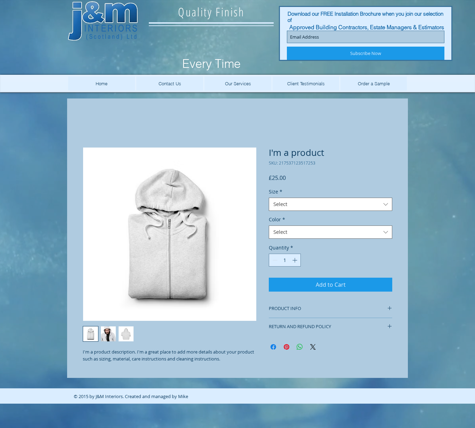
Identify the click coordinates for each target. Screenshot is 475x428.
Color (277, 221)
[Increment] (295, 261)
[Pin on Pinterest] (286, 348)
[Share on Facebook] (273, 348)
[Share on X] (313, 348)
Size (275, 193)
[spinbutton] (285, 261)
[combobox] (330, 205)
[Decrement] (274, 261)
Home (91, 123)
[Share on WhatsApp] (300, 348)
